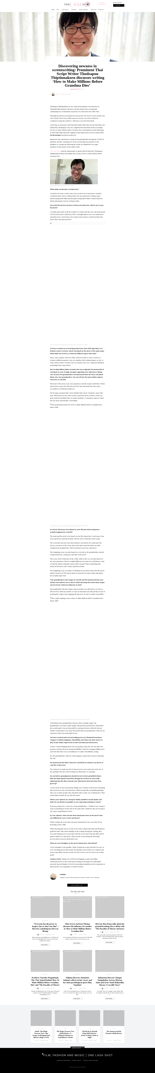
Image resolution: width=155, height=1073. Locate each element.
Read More (44, 944)
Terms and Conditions (63, 1060)
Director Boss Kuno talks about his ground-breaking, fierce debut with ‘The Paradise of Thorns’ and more (109, 926)
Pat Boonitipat (55, 135)
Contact (101, 9)
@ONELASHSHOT (117, 2)
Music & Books (83, 9)
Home (52, 9)
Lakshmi (57, 94)
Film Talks (65, 9)
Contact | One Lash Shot (90, 1060)
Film (57, 9)
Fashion (73, 9)
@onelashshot (76, 1047)
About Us (93, 9)
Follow (118, 5)
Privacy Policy (76, 1060)
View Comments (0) (76, 885)
